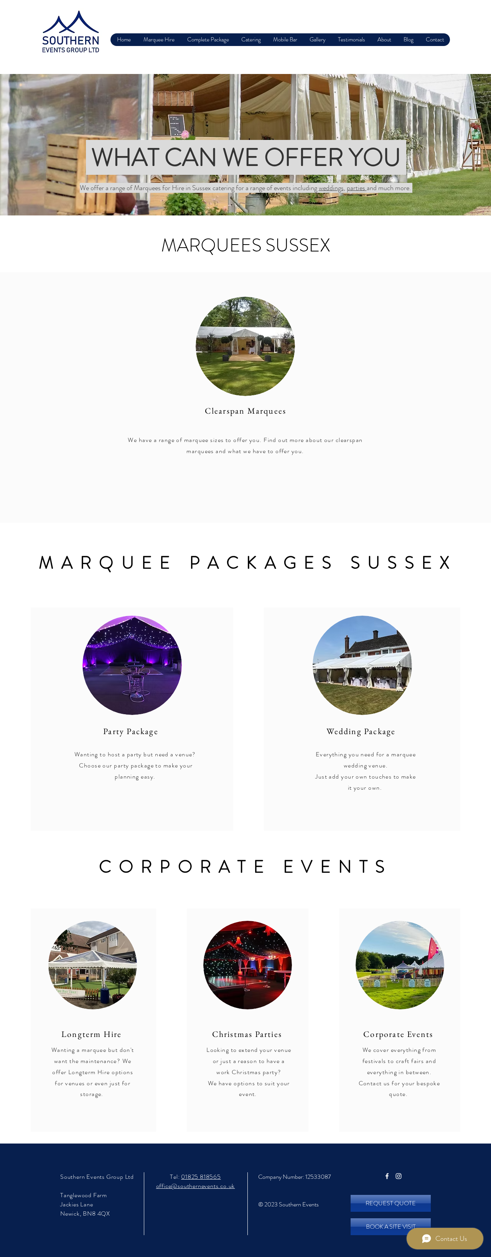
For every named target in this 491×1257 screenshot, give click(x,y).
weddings (331, 188)
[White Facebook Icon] (387, 1176)
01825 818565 (201, 1176)
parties (357, 188)
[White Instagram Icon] (398, 1176)
